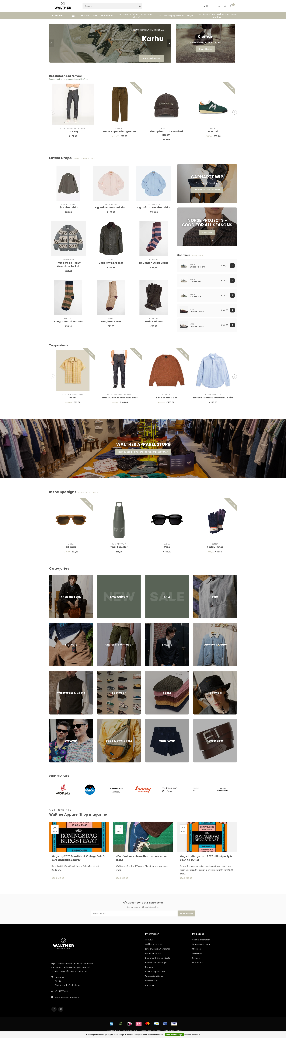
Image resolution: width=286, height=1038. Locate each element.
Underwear (150, 720)
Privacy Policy (151, 980)
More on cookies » (192, 1035)
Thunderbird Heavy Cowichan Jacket (68, 264)
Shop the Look (55, 576)
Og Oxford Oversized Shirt (153, 207)
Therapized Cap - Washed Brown (166, 133)
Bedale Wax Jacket (111, 263)
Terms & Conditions (154, 976)
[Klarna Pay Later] (138, 1023)
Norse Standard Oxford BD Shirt (213, 397)
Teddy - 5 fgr (215, 547)
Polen (72, 397)
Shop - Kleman (205, 49)
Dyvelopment (177, 1030)
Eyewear (53, 720)
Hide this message (174, 1035)
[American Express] (111, 1023)
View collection (84, 158)
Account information (201, 939)
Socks (148, 672)
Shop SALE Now (152, 58)
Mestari (213, 131)
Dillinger (71, 547)
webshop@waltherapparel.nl (68, 997)
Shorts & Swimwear (106, 624)
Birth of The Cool (166, 397)
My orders (196, 948)
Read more (58, 878)
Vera (167, 547)
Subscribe (187, 913)
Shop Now (207, 232)
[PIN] (165, 1023)
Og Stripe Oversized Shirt (111, 207)
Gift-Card (84, 15)
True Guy (73, 131)
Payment (149, 967)
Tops (195, 576)
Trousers (53, 624)
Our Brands (107, 15)
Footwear (101, 672)
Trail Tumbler (119, 547)
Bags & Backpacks (105, 720)
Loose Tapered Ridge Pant (119, 131)
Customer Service (153, 953)
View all (197, 255)
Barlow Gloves (154, 321)
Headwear (198, 672)
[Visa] (174, 1023)
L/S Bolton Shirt (68, 207)
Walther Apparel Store (155, 971)
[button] (51, 43)
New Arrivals (103, 576)
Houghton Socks (111, 321)
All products (197, 962)
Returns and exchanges (156, 962)
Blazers (148, 624)
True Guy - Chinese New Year (120, 397)
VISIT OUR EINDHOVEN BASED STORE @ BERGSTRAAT (143, 452)
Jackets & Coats (200, 624)
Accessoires (198, 720)
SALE (95, 15)
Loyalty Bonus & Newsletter (157, 948)
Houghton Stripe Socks (153, 263)
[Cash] (120, 1023)
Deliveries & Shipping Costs (157, 958)
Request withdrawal (201, 944)
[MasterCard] (147, 1023)
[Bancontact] (156, 1023)
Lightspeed (156, 1030)
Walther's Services (153, 944)
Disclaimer (150, 985)
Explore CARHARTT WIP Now (207, 189)
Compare (196, 958)
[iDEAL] (129, 1023)
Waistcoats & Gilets (58, 672)
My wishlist (197, 953)
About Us (149, 939)
